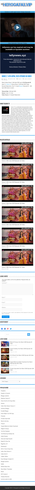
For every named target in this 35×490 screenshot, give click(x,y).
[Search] (28, 334)
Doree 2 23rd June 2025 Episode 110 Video (13, 203)
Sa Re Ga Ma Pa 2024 (6, 479)
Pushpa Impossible (5, 418)
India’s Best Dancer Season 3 (8, 406)
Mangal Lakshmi (5, 461)
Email (3, 302)
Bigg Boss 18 (4, 443)
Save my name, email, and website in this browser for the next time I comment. (17, 313)
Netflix (2, 464)
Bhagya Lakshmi (5, 395)
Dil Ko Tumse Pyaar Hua (7, 449)
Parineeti (3, 416)
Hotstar (2, 403)
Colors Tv (5, 78)
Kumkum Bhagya (5, 408)
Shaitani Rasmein (5, 476)
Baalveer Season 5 (5, 398)
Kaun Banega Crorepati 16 (7, 459)
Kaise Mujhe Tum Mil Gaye (7, 413)
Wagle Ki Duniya (5, 428)
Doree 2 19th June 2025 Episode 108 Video (13, 246)
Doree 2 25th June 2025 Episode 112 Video (13, 160)
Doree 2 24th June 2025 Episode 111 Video (13, 182)
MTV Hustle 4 (4, 474)
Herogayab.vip (16, 488)
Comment (4, 283)
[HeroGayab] (17, 4)
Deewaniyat (3, 446)
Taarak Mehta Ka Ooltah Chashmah (9, 426)
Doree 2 (19, 78)
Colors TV (13, 107)
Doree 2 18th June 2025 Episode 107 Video (13, 267)
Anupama (3, 390)
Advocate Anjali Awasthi (6, 438)
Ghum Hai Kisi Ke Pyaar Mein (8, 401)
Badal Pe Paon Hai (5, 441)
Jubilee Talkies (4, 456)
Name (3, 297)
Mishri (2, 471)
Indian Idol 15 (4, 454)
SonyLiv (3, 423)
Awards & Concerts (5, 393)
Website (4, 307)
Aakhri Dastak (4, 436)
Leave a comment (27, 78)
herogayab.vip (23, 125)
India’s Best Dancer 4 (6, 451)
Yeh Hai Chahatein (5, 431)
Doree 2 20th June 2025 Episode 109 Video (13, 224)
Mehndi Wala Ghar (5, 466)
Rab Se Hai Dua (5, 421)
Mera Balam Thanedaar (6, 469)
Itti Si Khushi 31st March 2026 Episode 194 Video (21, 355)
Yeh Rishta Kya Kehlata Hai (7, 433)
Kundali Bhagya (4, 411)
